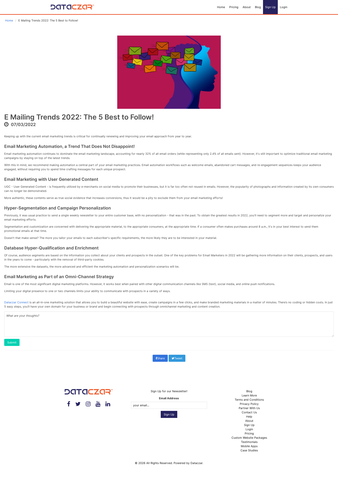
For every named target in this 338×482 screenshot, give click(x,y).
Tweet (178, 358)
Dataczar (196, 463)
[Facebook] (68, 404)
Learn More (249, 395)
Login (283, 7)
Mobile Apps (249, 446)
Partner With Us (249, 408)
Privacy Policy (249, 404)
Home (221, 7)
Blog (258, 7)
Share (161, 358)
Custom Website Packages (249, 437)
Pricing (233, 7)
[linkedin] (107, 404)
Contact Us (249, 412)
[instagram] (88, 404)
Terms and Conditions (249, 399)
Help (249, 416)
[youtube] (97, 404)
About (247, 7)
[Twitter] (78, 404)
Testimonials (249, 442)
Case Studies (249, 450)
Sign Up (270, 7)
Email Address (169, 398)
